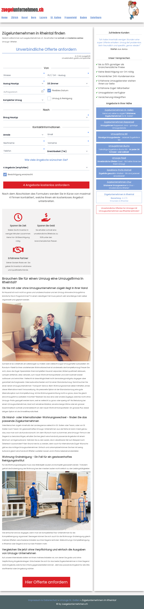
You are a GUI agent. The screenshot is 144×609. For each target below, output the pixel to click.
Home (4, 17)
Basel (25, 17)
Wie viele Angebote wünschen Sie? (46, 160)
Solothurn (95, 17)
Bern (33, 17)
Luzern (43, 17)
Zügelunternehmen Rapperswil (119, 122)
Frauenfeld (71, 17)
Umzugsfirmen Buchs (119, 146)
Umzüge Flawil (119, 158)
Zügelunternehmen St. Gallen (119, 110)
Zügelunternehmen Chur (119, 182)
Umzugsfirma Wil (119, 134)
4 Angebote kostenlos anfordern (46, 185)
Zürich (14, 17)
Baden (83, 17)
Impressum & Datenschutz (43, 600)
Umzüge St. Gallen (70, 600)
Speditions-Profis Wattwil (119, 170)
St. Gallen (55, 17)
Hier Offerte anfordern (46, 582)
